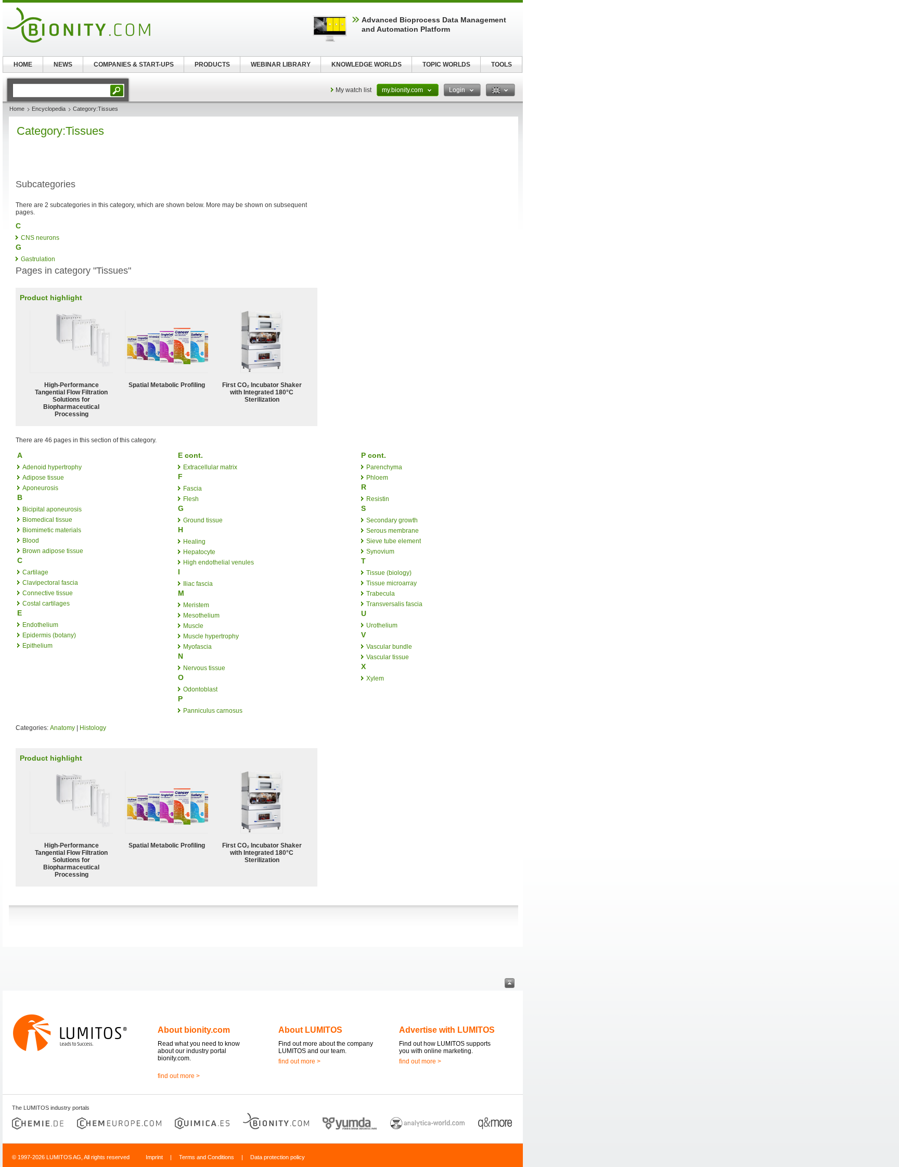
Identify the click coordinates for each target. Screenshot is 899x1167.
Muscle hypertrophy (211, 636)
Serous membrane (392, 530)
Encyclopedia (49, 109)
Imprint (154, 1157)
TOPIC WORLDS (446, 64)
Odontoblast (200, 689)
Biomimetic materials (51, 530)
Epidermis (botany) (49, 635)
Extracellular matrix (210, 467)
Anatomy (62, 728)
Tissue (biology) (389, 572)
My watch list (353, 90)
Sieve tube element (393, 541)
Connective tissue (47, 593)
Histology (93, 728)
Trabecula (380, 593)
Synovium (380, 551)
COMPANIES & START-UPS (134, 64)
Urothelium (381, 625)
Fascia (192, 488)
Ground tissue (203, 520)
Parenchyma (384, 467)
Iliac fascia (198, 583)
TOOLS (501, 64)
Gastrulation (38, 259)
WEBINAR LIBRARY (281, 64)
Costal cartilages (46, 603)
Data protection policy (277, 1157)
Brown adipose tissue (52, 551)
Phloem (377, 477)
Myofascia (197, 646)
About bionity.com (194, 1029)
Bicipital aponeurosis (52, 509)
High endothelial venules (218, 562)
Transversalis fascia (394, 604)
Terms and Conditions (206, 1157)
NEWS (63, 64)
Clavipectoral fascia (50, 582)
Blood (30, 540)
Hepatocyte (199, 552)
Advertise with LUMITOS (447, 1029)
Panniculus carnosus (212, 710)
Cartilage (35, 572)
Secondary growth (392, 520)
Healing (194, 541)
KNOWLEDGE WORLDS (366, 64)
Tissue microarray (391, 583)
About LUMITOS (310, 1029)
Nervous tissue (204, 668)
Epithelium (37, 645)
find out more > (179, 1076)
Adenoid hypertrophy (52, 467)
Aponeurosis (40, 488)
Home (16, 109)
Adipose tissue (43, 477)
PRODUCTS (212, 64)
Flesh (191, 499)
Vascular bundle (389, 646)
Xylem (375, 678)
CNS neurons (40, 237)
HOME (23, 64)
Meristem (196, 605)
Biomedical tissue (47, 519)
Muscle (193, 626)
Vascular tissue (387, 657)
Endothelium (40, 625)
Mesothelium (201, 615)
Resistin (377, 499)
